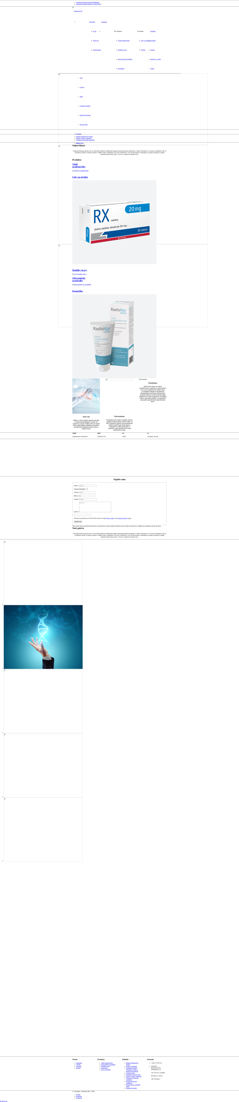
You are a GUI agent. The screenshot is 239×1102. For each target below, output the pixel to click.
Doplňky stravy (105, 1066)
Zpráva (76, 511)
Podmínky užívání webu (133, 1075)
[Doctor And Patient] (43, 604)
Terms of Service (123, 518)
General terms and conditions (131, 1082)
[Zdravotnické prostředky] (43, 732)
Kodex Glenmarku (131, 1066)
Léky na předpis (106, 1069)
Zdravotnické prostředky (108, 1064)
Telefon (76, 492)
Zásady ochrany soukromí (133, 1076)
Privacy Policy (110, 518)
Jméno (76, 485)
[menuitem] (121, 2)
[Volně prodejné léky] (43, 861)
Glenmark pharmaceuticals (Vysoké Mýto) (88, 4)
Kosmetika (104, 1068)
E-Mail (76, 499)
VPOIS (78, 1064)
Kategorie (77, 489)
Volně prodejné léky (107, 1063)
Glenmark (92, 22)
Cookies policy (130, 1073)
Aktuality (79, 1066)
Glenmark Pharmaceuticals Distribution (87, 2)
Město (75, 496)
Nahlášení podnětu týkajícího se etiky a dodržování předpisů (132, 1069)
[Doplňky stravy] (43, 797)
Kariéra (78, 1068)
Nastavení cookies (131, 1088)
